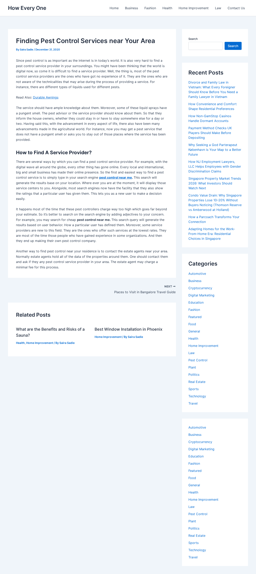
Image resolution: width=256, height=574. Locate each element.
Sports (193, 389)
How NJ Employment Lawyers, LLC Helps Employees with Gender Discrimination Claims (214, 166)
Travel (193, 403)
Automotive (197, 274)
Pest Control (197, 360)
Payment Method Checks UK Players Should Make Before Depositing (210, 133)
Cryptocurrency (200, 288)
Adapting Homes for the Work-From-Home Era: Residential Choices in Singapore (211, 234)
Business (131, 8)
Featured (195, 317)
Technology (197, 396)
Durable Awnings (45, 97)
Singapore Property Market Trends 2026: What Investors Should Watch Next (214, 183)
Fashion (150, 8)
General (194, 331)
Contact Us (236, 8)
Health (167, 8)
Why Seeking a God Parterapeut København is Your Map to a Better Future (214, 149)
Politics (193, 375)
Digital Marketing (201, 295)
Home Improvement (194, 8)
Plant (192, 367)
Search (193, 38)
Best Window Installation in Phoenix (128, 329)
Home (114, 8)
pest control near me (115, 177)
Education (196, 302)
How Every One (27, 8)
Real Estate (196, 382)
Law (218, 8)
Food (192, 324)
